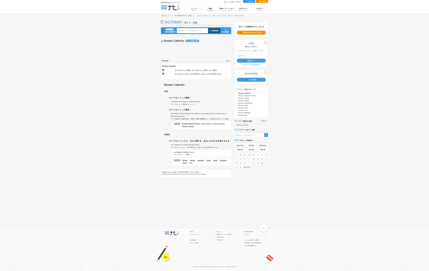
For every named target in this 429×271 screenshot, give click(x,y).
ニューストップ (194, 234)
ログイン (250, 1)
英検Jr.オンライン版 (223, 234)
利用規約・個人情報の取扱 (253, 243)
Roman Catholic (169, 66)
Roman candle (244, 100)
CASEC (219, 240)
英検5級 (263, 149)
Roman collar (243, 105)
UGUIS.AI (220, 237)
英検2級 (251, 145)
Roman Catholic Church (247, 96)
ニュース (194, 9)
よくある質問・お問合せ (234, 2)
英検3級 (240, 149)
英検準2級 (262, 145)
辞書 (210, 9)
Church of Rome (219, 124)
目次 (230, 61)
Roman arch (243, 115)
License (197, 172)
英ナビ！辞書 (194, 243)
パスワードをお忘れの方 (251, 64)
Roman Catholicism (245, 103)
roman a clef (243, 110)
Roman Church (206, 124)
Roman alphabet (244, 113)
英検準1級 (240, 145)
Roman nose (243, 108)
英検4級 (251, 149)
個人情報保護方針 (250, 245)
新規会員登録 (263, 1)
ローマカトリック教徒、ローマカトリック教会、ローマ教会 (196, 70)
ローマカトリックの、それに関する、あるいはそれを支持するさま (198, 74)
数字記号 (247, 167)
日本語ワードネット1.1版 (169, 172)
